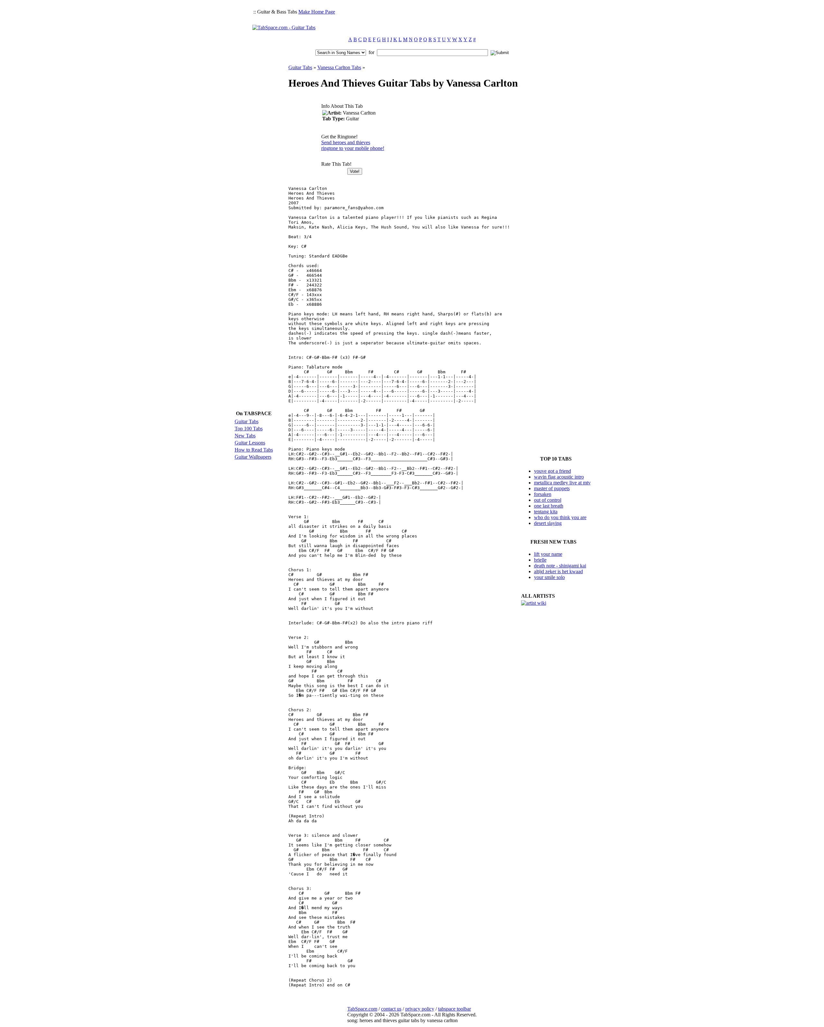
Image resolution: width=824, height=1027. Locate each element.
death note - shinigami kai (560, 565)
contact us (391, 1009)
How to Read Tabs (254, 450)
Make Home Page (316, 11)
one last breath (548, 506)
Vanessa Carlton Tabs (339, 67)
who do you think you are (560, 517)
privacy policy (419, 1009)
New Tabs (245, 435)
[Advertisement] (454, 18)
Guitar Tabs (246, 421)
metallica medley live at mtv (562, 482)
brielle (540, 560)
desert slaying (548, 523)
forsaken (542, 494)
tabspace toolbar (454, 1009)
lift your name (548, 554)
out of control (547, 500)
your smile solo (549, 577)
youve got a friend (552, 471)
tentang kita (545, 511)
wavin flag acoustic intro (559, 477)
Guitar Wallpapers (253, 457)
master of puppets (552, 488)
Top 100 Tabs (249, 428)
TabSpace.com (362, 1009)
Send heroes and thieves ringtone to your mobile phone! (352, 145)
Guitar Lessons (250, 442)
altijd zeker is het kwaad (558, 571)
